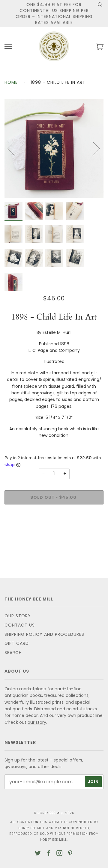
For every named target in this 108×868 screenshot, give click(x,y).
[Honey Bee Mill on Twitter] (38, 854)
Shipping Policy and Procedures (44, 634)
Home (11, 82)
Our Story (17, 616)
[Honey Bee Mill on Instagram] (59, 854)
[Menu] (8, 46)
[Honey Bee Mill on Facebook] (49, 854)
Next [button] (93, 148)
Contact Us (19, 625)
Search (13, 653)
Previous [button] (14, 148)
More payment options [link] (54, 530)
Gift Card (16, 643)
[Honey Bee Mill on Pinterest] (70, 854)
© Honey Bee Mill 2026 (54, 813)
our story (37, 722)
